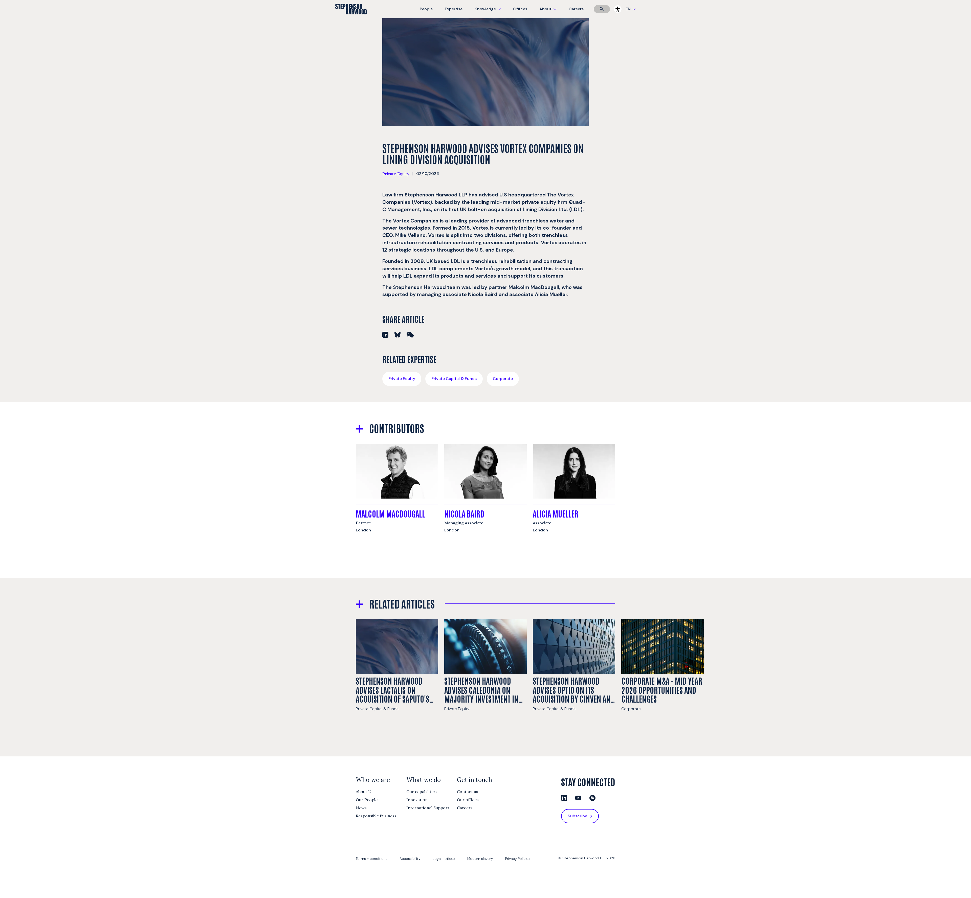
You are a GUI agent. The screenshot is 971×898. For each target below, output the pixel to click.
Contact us (467, 791)
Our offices (468, 799)
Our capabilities (421, 791)
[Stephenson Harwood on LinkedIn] (564, 798)
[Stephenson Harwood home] (351, 18)
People (426, 9)
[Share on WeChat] (410, 334)
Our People (367, 799)
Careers (576, 9)
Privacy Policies (517, 858)
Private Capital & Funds (454, 378)
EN (628, 9)
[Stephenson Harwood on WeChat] (592, 798)
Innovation (417, 799)
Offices (520, 9)
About (551, 12)
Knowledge (487, 12)
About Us (364, 791)
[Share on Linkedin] (385, 335)
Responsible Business (376, 815)
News (361, 807)
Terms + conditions (371, 858)
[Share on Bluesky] (397, 335)
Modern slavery (480, 858)
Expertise (453, 9)
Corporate (503, 378)
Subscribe (577, 816)
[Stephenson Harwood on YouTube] (578, 798)
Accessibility (410, 858)
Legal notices (444, 858)
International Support (427, 807)
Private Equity (395, 173)
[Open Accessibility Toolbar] (618, 9)
